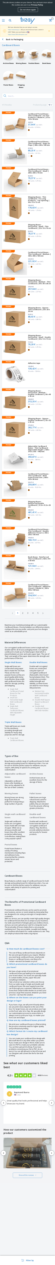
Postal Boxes (8, 85)
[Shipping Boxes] (21, 77)
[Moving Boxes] (21, 55)
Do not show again (28, 10)
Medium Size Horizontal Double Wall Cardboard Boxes (42, 694)
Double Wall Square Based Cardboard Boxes (42, 702)
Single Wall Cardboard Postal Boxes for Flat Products (17, 692)
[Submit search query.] (5, 95)
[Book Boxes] (47, 55)
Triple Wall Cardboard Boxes (17, 739)
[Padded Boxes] (34, 55)
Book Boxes (46, 63)
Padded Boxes (33, 63)
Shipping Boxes (21, 86)
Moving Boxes (21, 63)
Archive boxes (36, 774)
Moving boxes (11, 793)
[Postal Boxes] (8, 77)
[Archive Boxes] (8, 55)
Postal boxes (11, 844)
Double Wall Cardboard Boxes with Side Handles (41, 708)
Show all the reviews (26, 1175)
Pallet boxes (35, 793)
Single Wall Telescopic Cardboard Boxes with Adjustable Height (17, 710)
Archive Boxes (8, 63)
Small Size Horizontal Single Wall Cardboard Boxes (16, 701)
